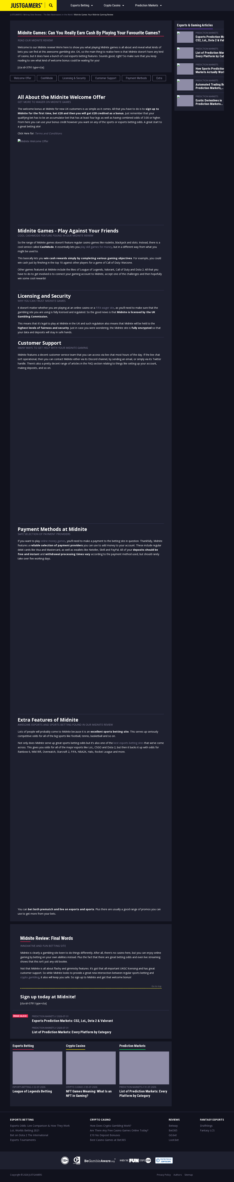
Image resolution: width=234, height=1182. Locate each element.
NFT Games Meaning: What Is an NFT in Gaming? (89, 1093)
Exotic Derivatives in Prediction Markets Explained (209, 102)
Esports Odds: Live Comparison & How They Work (40, 1125)
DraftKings (206, 1125)
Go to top (156, 986)
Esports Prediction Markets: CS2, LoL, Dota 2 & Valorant (72, 1021)
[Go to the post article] (37, 1067)
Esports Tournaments (23, 1140)
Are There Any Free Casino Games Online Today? (119, 1130)
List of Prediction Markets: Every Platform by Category (71, 1032)
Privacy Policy (164, 1174)
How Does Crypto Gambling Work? (110, 1125)
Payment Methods (136, 78)
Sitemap (188, 1174)
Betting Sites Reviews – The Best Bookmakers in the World (48, 14)
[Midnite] (91, 180)
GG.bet (173, 1135)
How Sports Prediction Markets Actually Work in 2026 (212, 70)
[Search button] (51, 5)
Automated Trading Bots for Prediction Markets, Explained (214, 86)
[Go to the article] (185, 37)
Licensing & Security (74, 78)
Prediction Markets (146, 5)
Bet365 (173, 1130)
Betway (173, 1125)
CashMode (47, 78)
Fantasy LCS (207, 1130)
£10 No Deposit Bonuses (105, 1135)
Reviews (174, 1119)
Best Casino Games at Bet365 (108, 1140)
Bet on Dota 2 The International (29, 1135)
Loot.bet (174, 1140)
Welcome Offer (22, 78)
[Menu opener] (92, 5)
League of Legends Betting (32, 1091)
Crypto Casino (112, 5)
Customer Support (105, 78)
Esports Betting (80, 5)
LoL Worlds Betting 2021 (24, 1130)
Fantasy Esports (212, 1119)
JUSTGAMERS (16, 14)
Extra (159, 78)
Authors (177, 1174)
